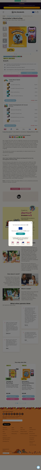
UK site (17, 243)
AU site (23, 243)
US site (12, 243)
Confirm (20, 233)
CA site (28, 243)
